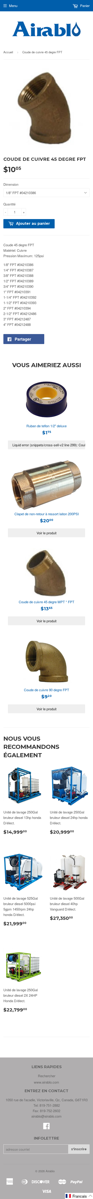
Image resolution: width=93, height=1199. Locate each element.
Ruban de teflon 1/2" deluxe (46, 425)
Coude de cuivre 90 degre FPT (46, 689)
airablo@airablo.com (46, 1116)
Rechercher (46, 1075)
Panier (84, 5)
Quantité (9, 204)
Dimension (11, 184)
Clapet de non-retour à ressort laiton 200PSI (46, 513)
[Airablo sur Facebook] (46, 1127)
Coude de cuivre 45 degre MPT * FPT (46, 601)
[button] (79, 1196)
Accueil (8, 52)
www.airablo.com (46, 1082)
